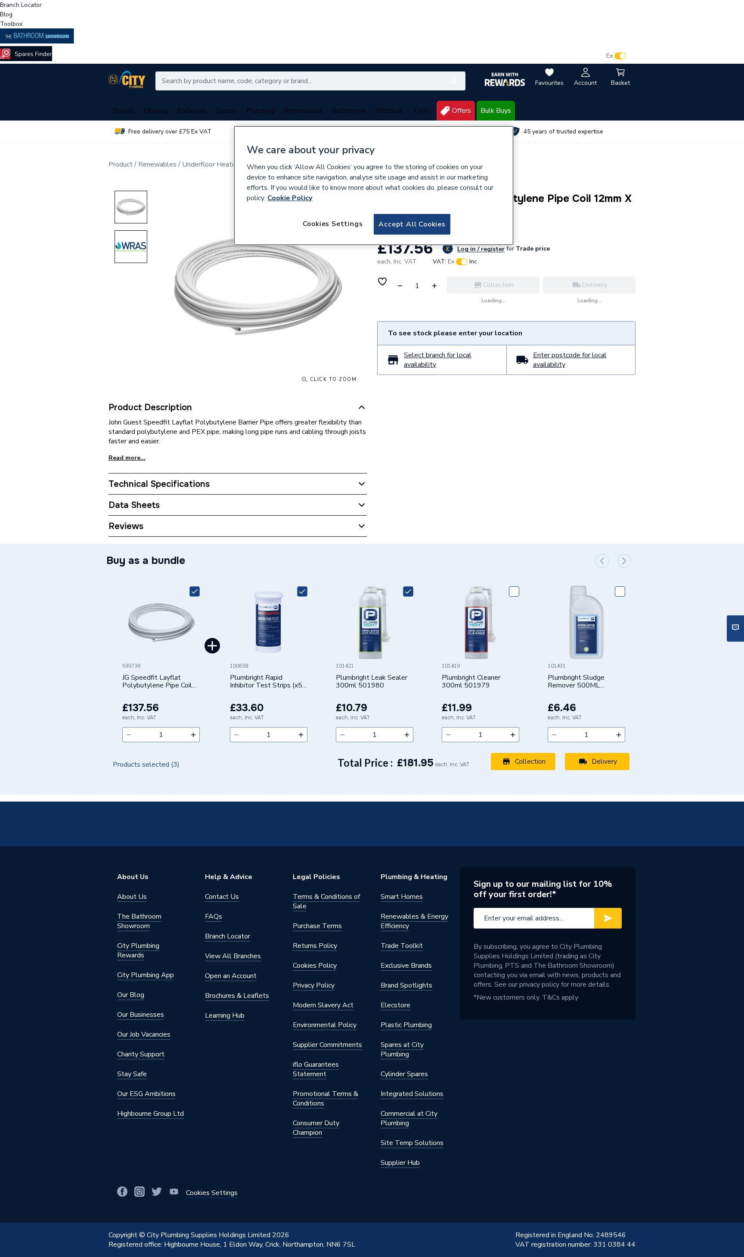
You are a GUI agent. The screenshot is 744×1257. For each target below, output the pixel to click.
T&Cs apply (560, 997)
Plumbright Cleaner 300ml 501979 (471, 682)
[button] (602, 561)
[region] (374, 185)
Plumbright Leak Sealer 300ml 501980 (371, 682)
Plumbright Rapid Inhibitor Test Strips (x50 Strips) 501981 (268, 682)
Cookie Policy (289, 198)
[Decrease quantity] (129, 734)
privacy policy (539, 984)
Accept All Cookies (411, 224)
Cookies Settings (333, 224)
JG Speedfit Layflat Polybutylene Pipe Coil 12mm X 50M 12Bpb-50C (157, 682)
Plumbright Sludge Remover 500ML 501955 (576, 682)
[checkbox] (194, 591)
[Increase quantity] (193, 734)
